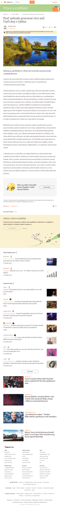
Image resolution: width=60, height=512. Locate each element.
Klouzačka (39, 488)
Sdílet (52, 27)
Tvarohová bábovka (9, 473)
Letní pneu (45, 493)
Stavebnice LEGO (29, 493)
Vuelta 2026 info (26, 452)
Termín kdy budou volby (10, 458)
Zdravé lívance (8, 471)
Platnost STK (43, 477)
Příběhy (6, 289)
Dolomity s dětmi (26, 477)
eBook (46, 27)
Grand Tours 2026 (26, 462)
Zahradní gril (28, 490)
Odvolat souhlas (28, 502)
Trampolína (28, 488)
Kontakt (41, 500)
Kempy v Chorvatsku (27, 467)
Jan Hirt (24, 456)
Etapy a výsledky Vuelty (27, 454)
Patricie (5, 287)
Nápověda (35, 500)
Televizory (21, 495)
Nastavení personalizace (40, 502)
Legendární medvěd (8, 335)
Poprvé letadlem (26, 469)
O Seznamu (17, 500)
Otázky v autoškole (44, 475)
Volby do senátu (8, 460)
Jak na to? (25, 228)
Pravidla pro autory (17, 502)
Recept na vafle (8, 475)
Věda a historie (8, 301)
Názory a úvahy (8, 259)
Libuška (5, 359)
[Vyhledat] (32, 2)
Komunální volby (8, 462)
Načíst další (30, 371)
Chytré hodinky (27, 495)
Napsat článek (47, 187)
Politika (6, 325)
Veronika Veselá (7, 311)
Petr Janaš (8, 323)
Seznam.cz (55, 2)
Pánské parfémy (36, 495)
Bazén (14, 488)
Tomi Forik (5, 299)
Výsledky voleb (8, 456)
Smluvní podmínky (26, 500)
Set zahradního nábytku (48, 488)
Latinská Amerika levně (27, 475)
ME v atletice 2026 (44, 458)
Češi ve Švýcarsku (26, 473)
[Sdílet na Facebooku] (53, 206)
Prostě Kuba (12, 26)
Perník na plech (8, 477)
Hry (4, 349)
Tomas (4, 347)
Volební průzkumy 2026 (10, 454)
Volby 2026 (7, 452)
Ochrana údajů (48, 500)
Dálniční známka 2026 (45, 469)
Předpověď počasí (29, 482)
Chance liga (42, 452)
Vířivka (33, 490)
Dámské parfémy (38, 493)
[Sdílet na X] (56, 206)
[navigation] (2, 2)
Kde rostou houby (38, 482)
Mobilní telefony (20, 493)
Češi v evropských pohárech (29, 484)
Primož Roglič (25, 460)
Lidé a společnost (9, 313)
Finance (6, 271)
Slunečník (34, 488)
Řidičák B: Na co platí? (45, 473)
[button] (30, 51)
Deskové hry (51, 493)
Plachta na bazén (20, 488)
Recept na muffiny (9, 469)
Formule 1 (42, 460)
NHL (41, 462)
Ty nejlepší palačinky (9, 467)
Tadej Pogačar (25, 458)
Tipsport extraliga (44, 456)
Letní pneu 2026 (43, 467)
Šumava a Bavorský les (27, 471)
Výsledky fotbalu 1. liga (45, 454)
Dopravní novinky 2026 (45, 471)
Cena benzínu (46, 482)
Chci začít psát (12, 228)
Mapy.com (21, 482)
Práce (15, 211)
